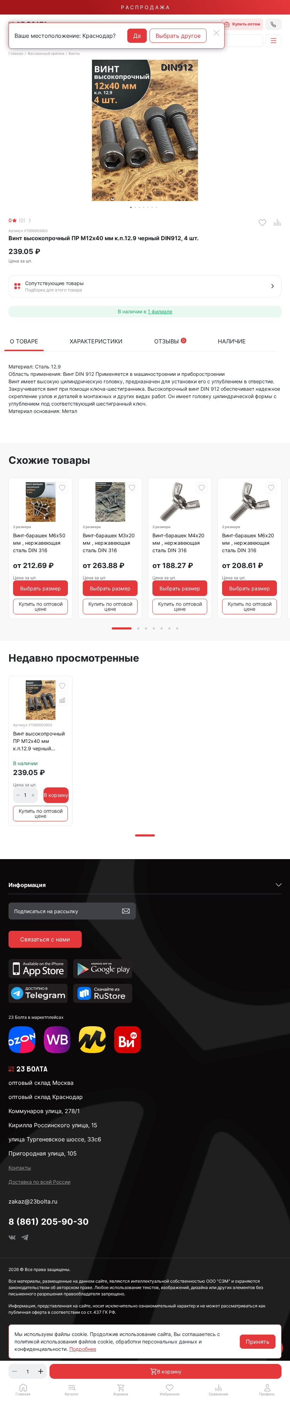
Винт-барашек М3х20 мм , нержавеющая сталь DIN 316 (109, 542)
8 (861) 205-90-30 (48, 1222)
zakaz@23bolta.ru (32, 1201)
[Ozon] (21, 1039)
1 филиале (160, 311)
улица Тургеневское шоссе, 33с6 (54, 1139)
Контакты (19, 1168)
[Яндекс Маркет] (92, 1039)
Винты (74, 53)
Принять (257, 1341)
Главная (15, 53)
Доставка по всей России (39, 1182)
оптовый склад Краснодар (45, 1096)
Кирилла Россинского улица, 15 (52, 1125)
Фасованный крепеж (46, 53)
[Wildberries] (57, 1039)
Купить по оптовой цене (41, 606)
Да (137, 35)
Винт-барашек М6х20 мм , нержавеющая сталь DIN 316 (248, 542)
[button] (72, 1389)
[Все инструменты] (127, 1039)
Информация (27, 884)
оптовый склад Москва (41, 1082)
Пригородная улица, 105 (42, 1153)
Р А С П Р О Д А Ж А (145, 7)
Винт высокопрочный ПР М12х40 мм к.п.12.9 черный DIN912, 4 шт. (39, 742)
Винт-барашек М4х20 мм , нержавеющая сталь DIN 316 (178, 542)
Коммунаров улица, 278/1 (44, 1111)
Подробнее (82, 1349)
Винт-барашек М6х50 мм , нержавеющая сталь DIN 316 (39, 542)
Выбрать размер (40, 588)
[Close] (216, 33)
